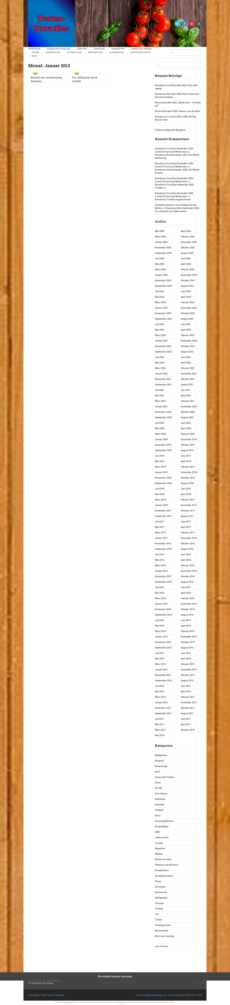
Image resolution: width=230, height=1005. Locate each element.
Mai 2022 (159, 362)
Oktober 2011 (188, 708)
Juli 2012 (159, 686)
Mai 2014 (159, 625)
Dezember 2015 (189, 571)
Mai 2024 (159, 297)
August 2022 (187, 351)
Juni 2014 (186, 620)
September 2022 (163, 351)
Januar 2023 (161, 340)
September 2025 (163, 253)
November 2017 (163, 510)
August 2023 (187, 319)
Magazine (160, 848)
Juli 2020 (159, 423)
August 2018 (187, 483)
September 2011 (163, 713)
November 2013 (163, 642)
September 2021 (163, 384)
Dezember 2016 (189, 538)
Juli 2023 (159, 324)
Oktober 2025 (188, 247)
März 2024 (160, 302)
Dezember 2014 (189, 604)
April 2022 (186, 362)
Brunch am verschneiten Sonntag (46, 79)
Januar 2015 (161, 604)
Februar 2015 (187, 598)
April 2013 (186, 658)
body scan (121, 1002)
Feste (34, 56)
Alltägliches (74, 52)
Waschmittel (161, 930)
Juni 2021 (186, 390)
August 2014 (187, 615)
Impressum (34, 49)
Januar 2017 (161, 538)
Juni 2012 (186, 686)
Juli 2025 (159, 258)
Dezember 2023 (189, 308)
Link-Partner (161, 946)
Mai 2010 (159, 735)
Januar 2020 (161, 439)
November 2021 (163, 379)
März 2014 (160, 631)
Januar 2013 (161, 669)
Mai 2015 (159, 593)
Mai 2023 (159, 330)
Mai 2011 (159, 724)
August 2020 (187, 417)
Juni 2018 (186, 488)
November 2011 (163, 708)
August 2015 (187, 582)
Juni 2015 (186, 587)
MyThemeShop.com (156, 995)
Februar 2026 (187, 236)
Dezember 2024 (189, 275)
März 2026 (160, 236)
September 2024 (163, 286)
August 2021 (187, 384)
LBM (157, 832)
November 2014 (163, 609)
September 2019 (163, 450)
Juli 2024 (159, 291)
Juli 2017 (159, 521)
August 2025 (187, 253)
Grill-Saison (161, 793)
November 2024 (163, 280)
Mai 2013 (159, 658)
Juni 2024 (186, 291)
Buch (157, 771)
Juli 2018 (159, 488)
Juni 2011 (186, 719)
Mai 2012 (159, 691)
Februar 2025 (187, 269)
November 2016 (163, 543)
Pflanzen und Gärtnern (166, 865)
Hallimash (160, 799)
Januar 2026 (161, 242)
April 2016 (186, 560)
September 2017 (163, 516)
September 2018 (163, 483)
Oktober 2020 (188, 412)
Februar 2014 (187, 631)
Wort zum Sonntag (164, 936)
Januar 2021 (161, 406)
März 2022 (160, 368)
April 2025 (186, 264)
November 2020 (163, 412)
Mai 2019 (159, 461)
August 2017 (187, 516)
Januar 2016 (161, 571)
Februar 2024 (187, 302)
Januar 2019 (161, 472)
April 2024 (186, 297)
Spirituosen (161, 892)
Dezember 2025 (189, 242)
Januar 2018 (161, 505)
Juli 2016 (159, 554)
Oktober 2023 (188, 313)
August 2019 (187, 450)
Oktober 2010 (188, 730)
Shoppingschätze (140, 52)
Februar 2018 (187, 499)
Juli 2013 (159, 653)
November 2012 (163, 675)
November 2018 (163, 478)
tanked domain (69, 1002)
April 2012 (186, 691)
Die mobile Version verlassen (115, 976)
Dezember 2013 (189, 636)
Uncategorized (163, 925)
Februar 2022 (187, 368)
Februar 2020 (187, 434)
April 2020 (186, 428)
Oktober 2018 (188, 478)
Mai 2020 (159, 428)
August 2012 (187, 680)
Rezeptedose (162, 870)
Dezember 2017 (189, 505)
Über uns (82, 49)
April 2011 (186, 724)
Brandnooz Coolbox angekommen (173, 199)
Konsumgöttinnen (164, 821)
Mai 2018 (159, 494)
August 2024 (187, 286)
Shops (158, 881)
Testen (35, 52)
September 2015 (163, 582)
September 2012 (163, 680)
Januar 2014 (161, 636)
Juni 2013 (186, 653)
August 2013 (187, 647)
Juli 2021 (159, 390)
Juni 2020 (186, 423)
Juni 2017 (186, 521)
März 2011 (160, 730)
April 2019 (186, 461)
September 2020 (163, 417)
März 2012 (160, 697)
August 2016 (187, 549)
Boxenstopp (118, 49)
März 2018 (160, 499)
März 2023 (160, 335)
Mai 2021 (159, 395)
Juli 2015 (159, 587)
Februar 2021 (187, 401)
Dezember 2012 (189, 669)
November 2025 (163, 247)
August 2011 (187, 713)
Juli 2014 (159, 620)
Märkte (158, 854)
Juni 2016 (186, 554)
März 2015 (160, 598)
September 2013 (163, 647)
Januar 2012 (161, 702)
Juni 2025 (186, 258)
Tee (157, 914)
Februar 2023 (187, 335)
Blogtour (159, 760)
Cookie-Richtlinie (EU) (59, 49)
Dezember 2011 (189, 702)
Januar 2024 (161, 308)
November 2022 (163, 346)
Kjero (158, 815)
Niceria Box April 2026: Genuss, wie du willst (177, 111)
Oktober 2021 (188, 379)
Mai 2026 (159, 231)
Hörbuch (159, 810)
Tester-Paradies (55, 995)
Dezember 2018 (189, 472)
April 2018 (186, 494)
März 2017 (160, 532)
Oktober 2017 (188, 510)
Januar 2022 (161, 373)
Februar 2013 (187, 664)
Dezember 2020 (189, 406)
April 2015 (186, 593)
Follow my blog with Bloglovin (170, 130)
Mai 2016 (159, 560)
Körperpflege (95, 52)
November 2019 (163, 445)
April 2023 (186, 330)
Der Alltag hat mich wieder (84, 79)
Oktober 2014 (188, 609)
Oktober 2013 (188, 642)
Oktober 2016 (188, 543)
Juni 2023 (186, 324)
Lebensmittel (53, 52)
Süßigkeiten (117, 52)
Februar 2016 (187, 565)
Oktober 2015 (188, 576)
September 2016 (163, 549)
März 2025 (160, 269)
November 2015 (163, 576)
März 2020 (160, 434)
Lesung (159, 843)
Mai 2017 (159, 527)
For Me (158, 788)
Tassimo (159, 903)
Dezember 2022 (189, 340)
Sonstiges (99, 49)
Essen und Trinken (141, 49)
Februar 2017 (187, 532)
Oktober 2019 (188, 445)
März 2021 (160, 401)
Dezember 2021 (189, 373)
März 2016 (160, 565)
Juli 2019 (159, 456)
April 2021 (186, 395)
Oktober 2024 (188, 280)
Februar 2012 (187, 697)
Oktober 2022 (188, 346)
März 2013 (160, 664)
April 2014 (186, 625)
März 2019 (160, 467)
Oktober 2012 (188, 675)
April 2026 (186, 231)
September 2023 (163, 319)
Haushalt (159, 804)
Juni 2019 (186, 456)
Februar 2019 (187, 467)
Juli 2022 (159, 357)
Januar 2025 (161, 275)
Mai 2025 (159, 264)
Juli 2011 (159, 719)
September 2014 (163, 615)
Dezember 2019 (189, 439)
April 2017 (186, 527)
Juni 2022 (186, 357)
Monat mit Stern (163, 859)
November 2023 (163, 313)
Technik (159, 908)
